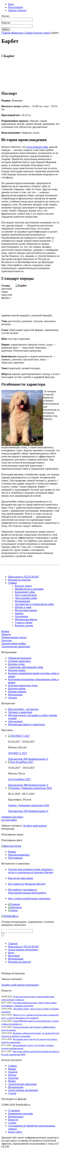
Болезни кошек (16, 670)
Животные (17, 32)
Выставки (14, 955)
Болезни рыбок (17, 688)
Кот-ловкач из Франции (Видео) (26, 883)
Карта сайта (15, 1131)
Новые (12, 851)
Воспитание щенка (26, 610)
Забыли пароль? (17, 10)
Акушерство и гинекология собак (34, 604)
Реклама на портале (19, 579)
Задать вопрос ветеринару (23, 949)
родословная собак (37, 146)
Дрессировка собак (26, 598)
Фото (11, 952)
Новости (13, 1119)
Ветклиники (15, 694)
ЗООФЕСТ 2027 (17, 753)
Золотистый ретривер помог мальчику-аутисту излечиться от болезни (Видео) (30, 871)
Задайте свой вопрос (35, 825)
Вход (11, 4)
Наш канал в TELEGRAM (23, 576)
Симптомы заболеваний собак (25, 667)
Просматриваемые (18, 854)
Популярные (15, 857)
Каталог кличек (24, 625)
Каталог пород (42, 32)
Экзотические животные (15, 646)
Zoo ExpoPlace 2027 (19, 779)
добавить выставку (12, 816)
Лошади (6, 634)
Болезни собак (16, 664)
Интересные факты (26, 619)
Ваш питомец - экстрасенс (23, 709)
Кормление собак (25, 591)
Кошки (5, 631)
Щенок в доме (23, 607)
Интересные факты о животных (26, 724)
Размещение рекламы (20, 1113)
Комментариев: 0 (38, 758)
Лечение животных (19, 661)
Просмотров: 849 (18, 758)
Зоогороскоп (15, 721)
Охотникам (21, 616)
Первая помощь (17, 691)
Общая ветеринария (19, 658)
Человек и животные (20, 712)
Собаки (28, 32)
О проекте (14, 1110)
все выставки (9, 819)
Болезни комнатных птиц (23, 685)
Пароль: (6, 22)
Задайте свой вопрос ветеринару (20, 984)
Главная (6, 32)
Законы (19, 613)
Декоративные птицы (13, 637)
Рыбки (12, 1081)
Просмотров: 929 (18, 811)
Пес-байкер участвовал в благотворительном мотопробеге (27, 891)
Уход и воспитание (26, 595)
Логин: (5, 16)
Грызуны (6, 640)
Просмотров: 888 (18, 785)
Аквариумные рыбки (13, 643)
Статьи (12, 1093)
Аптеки (12, 697)
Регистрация (15, 7)
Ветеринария (22, 601)
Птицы (12, 1074)
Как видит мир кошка (20, 878)
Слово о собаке (24, 622)
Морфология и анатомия (29, 588)
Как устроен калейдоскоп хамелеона (29, 898)
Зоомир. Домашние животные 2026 (28, 805)
